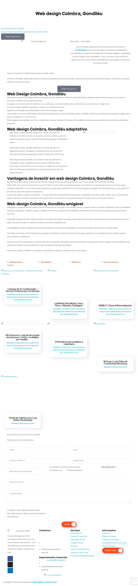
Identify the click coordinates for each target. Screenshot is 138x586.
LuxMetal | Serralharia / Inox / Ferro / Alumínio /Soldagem (69, 304)
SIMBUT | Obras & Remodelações (115, 305)
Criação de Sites (22, 294)
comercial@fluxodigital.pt (53, 560)
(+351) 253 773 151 (52, 546)
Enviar (67, 524)
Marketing (23, 297)
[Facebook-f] (10, 558)
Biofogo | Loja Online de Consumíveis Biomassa (115, 362)
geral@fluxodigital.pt (51, 543)
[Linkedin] (10, 570)
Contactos (45, 530)
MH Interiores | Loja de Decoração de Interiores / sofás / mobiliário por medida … (23, 337)
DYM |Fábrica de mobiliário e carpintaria (69, 343)
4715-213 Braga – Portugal (51, 539)
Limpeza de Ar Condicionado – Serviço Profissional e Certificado (22, 290)
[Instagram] (10, 564)
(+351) (48, 563)
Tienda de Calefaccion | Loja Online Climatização (23, 419)
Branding (11, 294)
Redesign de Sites (25, 300)
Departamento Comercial (53, 557)
